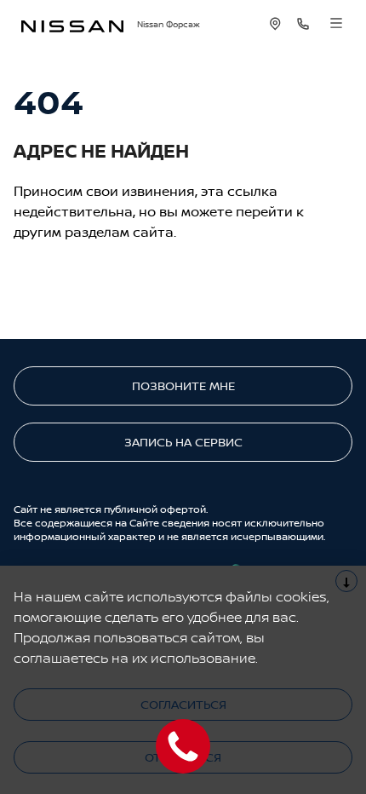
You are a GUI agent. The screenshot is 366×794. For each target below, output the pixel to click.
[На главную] (72, 24)
